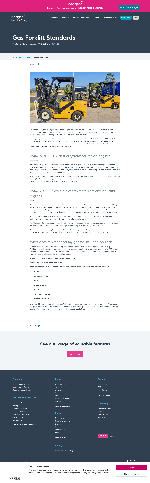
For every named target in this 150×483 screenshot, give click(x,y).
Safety (57, 433)
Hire (56, 396)
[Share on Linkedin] (39, 64)
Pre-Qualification (18, 411)
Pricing (76, 17)
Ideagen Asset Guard (20, 387)
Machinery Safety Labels (21, 390)
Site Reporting (17, 417)
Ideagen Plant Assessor (21, 384)
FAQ (99, 387)
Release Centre (104, 396)
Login (112, 436)
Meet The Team (104, 414)
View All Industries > (63, 406)
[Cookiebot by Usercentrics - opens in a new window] (14, 478)
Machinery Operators (63, 421)
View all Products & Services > (24, 425)
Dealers (58, 393)
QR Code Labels (18, 420)
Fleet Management (62, 418)
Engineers (59, 424)
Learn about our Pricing (64, 451)
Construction (60, 390)
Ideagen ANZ (103, 417)
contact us (50, 309)
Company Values (104, 409)
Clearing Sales (60, 384)
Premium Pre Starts (19, 409)
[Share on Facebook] (36, 64)
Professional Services (20, 403)
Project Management (63, 427)
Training (15, 406)
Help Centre (102, 390)
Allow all (131, 467)
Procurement (60, 430)
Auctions (58, 387)
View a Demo (103, 393)
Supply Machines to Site (21, 414)
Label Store (109, 17)
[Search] (116, 18)
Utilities (58, 402)
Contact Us (102, 384)
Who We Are (103, 411)
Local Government (62, 399)
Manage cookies (130, 474)
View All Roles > (61, 437)
